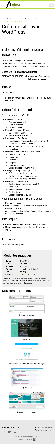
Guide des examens (27, 315)
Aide (36, 437)
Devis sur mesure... (28, 274)
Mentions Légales (28, 437)
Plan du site (18, 437)
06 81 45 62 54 (45, 430)
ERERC (28, 339)
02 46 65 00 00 (45, 427)
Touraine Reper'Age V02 (28, 412)
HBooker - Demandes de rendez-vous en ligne (28, 363)
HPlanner (28, 388)
